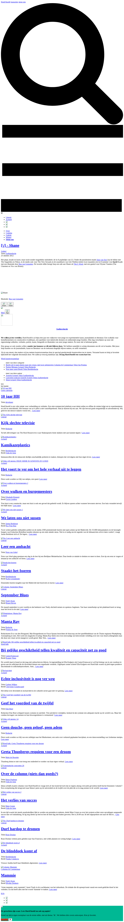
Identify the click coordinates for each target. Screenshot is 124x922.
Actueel (9, 220)
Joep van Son (102, 260)
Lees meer (36, 411)
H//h (2, 894)
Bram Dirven (11, 603)
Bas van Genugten (26, 264)
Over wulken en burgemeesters (26, 491)
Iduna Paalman (11, 780)
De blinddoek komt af (19, 851)
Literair (8, 217)
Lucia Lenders (11, 499)
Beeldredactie (11, 451)
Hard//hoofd (5, 2)
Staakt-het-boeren (16, 570)
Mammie (8, 875)
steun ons (22, 2)
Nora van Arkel (11, 552)
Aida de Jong (11, 453)
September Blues (15, 595)
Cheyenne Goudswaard (15, 687)
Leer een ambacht (16, 546)
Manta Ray (10, 621)
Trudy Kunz (10, 601)
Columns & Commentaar (10, 869)
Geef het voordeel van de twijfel (27, 703)
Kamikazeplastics (15, 445)
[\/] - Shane (10, 245)
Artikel (3, 251)
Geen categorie (6, 390)
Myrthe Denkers (12, 883)
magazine (14, 2)
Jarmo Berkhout (12, 524)
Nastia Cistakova (12, 859)
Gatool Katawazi (12, 656)
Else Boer (9, 709)
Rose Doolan (11, 835)
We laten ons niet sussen (21, 518)
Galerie (8, 235)
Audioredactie (10, 253)
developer (9, 402)
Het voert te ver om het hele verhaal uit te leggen (41, 469)
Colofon (9, 233)
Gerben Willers (11, 684)
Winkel (8, 237)
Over (8, 231)
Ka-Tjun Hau (11, 526)
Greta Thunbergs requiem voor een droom (36, 751)
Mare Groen (10, 806)
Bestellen (4, 920)
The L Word (78, 264)
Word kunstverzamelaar (10, 359)
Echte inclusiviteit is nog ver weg (28, 679)
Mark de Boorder (12, 757)
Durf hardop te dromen (20, 829)
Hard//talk (5, 644)
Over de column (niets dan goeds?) (29, 773)
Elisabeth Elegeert (12, 497)
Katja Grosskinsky (13, 579)
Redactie (9, 429)
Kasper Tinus (11, 658)
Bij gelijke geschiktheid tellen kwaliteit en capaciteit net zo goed (53, 650)
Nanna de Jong (11, 630)
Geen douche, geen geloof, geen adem (31, 727)
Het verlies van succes (19, 800)
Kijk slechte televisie (18, 423)
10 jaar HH (10, 396)
